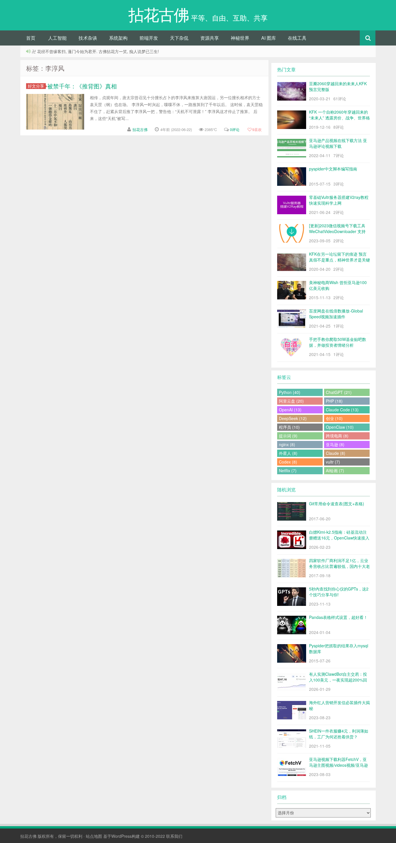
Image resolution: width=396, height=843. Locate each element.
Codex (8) (288, 462)
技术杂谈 (88, 37)
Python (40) (289, 392)
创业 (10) (334, 418)
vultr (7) (333, 462)
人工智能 (57, 37)
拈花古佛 (140, 129)
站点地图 (94, 836)
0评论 (234, 129)
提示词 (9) (288, 436)
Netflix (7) (288, 470)
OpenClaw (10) (340, 427)
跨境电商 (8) (337, 436)
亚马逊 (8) (335, 444)
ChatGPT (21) (339, 392)
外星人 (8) (288, 453)
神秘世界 (240, 37)
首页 (30, 37)
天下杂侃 (179, 37)
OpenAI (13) (290, 410)
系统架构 (118, 37)
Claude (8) (335, 453)
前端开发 (148, 37)
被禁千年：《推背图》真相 (82, 86)
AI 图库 (268, 37)
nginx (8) (287, 444)
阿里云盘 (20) (291, 401)
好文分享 (36, 86)
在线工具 (297, 37)
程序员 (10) (289, 427)
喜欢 (257, 129)
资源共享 (209, 37)
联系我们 (174, 836)
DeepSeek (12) (293, 418)
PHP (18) (334, 401)
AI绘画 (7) (335, 470)
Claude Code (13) (342, 410)
